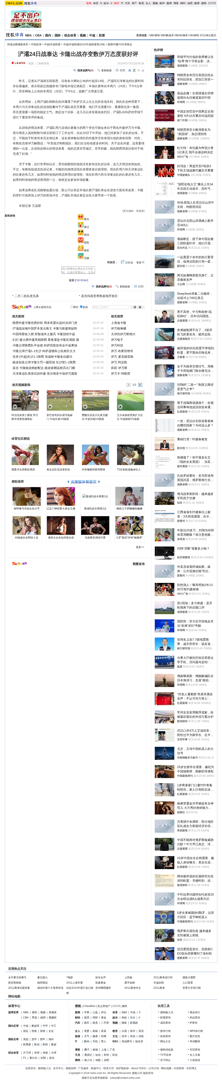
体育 (95, 3)
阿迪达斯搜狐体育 (17, 44)
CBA (38, 35)
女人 (148, 3)
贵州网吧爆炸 (103, 987)
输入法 (88, 1060)
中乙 (53, 1025)
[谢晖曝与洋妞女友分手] (26, 496)
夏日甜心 (42, 977)
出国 (124, 1031)
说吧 (190, 3)
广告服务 (83, 1068)
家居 (141, 3)
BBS (183, 3)
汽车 (127, 3)
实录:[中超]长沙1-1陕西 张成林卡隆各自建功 (42, 356)
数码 (86, 1041)
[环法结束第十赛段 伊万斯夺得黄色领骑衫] (25, 400)
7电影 (69, 977)
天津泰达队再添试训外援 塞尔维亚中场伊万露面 (45, 373)
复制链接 (106, 70)
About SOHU (138, 1068)
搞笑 (86, 250)
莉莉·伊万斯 (119, 368)
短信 (98, 1054)
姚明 (43, 1017)
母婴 (86, 1031)
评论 (103, 1012)
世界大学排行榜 (192, 987)
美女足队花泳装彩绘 (58, 469)
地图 (98, 1060)
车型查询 (195, 1049)
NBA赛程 (154, 35)
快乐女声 (100, 977)
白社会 (129, 262)
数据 (53, 1044)
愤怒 (86, 242)
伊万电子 (117, 339)
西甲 (42, 1039)
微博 (169, 3)
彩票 (102, 35)
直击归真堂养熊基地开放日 (99, 296)
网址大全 (165, 1041)
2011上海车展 (74, 982)
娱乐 (106, 3)
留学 (132, 1031)
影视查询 (165, 1017)
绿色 (141, 1036)
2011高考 (159, 987)
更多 (139, 262)
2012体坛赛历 (208, 35)
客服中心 (96, 1068)
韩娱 (124, 1017)
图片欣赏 (195, 1036)
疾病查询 (165, 1036)
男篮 (34, 1017)
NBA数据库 (167, 35)
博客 (176, 3)
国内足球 (13, 1025)
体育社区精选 (20, 438)
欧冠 (36, 1044)
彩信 (115, 1054)
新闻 (88, 3)
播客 (124, 1022)
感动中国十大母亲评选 (50, 987)
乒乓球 (27, 1052)
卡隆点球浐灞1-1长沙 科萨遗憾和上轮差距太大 (44, 351)
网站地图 (166, 1068)
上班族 (128, 977)
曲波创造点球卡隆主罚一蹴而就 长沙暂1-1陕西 (44, 362)
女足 (51, 1031)
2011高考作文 (132, 987)
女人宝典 (195, 1054)
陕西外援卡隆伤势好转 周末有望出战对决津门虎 (45, 323)
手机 (95, 1041)
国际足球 (13, 1039)
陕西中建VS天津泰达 (120, 44)
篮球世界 (13, 1012)
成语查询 (165, 1022)
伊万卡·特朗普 (120, 373)
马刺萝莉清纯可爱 (95, 537)
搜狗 (203, 3)
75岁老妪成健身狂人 (129, 469)
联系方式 (108, 1068)
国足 (25, 1031)
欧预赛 (27, 1044)
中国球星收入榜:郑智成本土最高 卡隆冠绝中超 (44, 334)
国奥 (34, 1031)
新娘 (95, 1031)
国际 (58, 35)
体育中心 (14, 1006)
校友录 (139, 1041)
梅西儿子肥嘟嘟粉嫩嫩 (129, 508)
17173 (212, 3)
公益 (95, 1012)
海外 (51, 1039)
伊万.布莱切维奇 (122, 351)
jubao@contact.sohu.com (125, 1077)
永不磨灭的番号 (17, 977)
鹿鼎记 (88, 1054)
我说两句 (127, 1041)
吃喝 (103, 1036)
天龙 (77, 1054)
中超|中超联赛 (52, 44)
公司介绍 (154, 1068)
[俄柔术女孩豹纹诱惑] (25, 454)
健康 (95, 1036)
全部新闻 (179, 1068)
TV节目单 (165, 1054)
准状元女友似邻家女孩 (61, 537)
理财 (95, 1017)
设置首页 (30, 1068)
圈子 (87, 1049)
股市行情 (165, 1031)
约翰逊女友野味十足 (26, 537)
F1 (24, 1057)
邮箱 (95, 1049)
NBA (28, 35)
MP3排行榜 (196, 1031)
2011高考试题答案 (19, 987)
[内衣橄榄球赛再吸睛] (95, 454)
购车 (86, 1022)
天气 (86, 1036)
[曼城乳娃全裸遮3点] (95, 496)
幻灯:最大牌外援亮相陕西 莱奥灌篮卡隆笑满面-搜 (46, 339)
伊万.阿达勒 (119, 362)
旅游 (77, 1036)
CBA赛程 (193, 35)
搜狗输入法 (166, 1012)
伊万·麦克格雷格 (122, 356)
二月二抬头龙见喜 (27, 296)
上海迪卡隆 (118, 323)
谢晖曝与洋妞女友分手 (27, 508)
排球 (36, 1052)
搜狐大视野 (189, 977)
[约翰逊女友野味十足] (26, 525)
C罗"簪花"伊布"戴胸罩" (129, 537)
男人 (103, 1041)
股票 (86, 1017)
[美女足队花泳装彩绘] (60, 454)
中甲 (45, 1025)
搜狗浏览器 (166, 1049)
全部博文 (191, 1068)
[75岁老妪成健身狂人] (130, 454)
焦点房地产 (103, 1006)
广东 (112, 1049)
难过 (86, 226)
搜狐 (78, 1006)
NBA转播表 (181, 35)
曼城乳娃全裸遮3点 (95, 508)
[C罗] (129, 525)
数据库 (35, 1025)
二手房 (105, 1022)
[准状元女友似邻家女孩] (61, 525)
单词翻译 (195, 1041)
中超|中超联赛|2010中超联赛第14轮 (84, 44)
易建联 (53, 1017)
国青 (42, 1031)
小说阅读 (195, 1060)
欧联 (45, 1044)
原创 (132, 1036)
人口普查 (188, 982)
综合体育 (70, 35)
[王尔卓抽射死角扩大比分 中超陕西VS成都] (130, 400)
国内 (48, 35)
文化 (115, 1036)
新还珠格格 (14, 982)
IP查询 (193, 1022)
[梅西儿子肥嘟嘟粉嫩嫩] (129, 496)
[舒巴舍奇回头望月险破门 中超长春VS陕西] (60, 400)
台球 (53, 1052)
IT (122, 3)
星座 (103, 1031)
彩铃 (106, 1054)
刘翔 (43, 1057)
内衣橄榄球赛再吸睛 (93, 469)
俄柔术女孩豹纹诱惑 (23, 469)
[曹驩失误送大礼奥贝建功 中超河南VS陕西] (95, 400)
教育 (115, 1031)
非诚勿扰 (158, 982)
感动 (86, 234)
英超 (25, 1039)
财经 (116, 3)
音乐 (132, 1017)
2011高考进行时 (163, 977)
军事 (86, 1012)
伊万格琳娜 (118, 328)
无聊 (86, 258)
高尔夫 (33, 1057)
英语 (141, 1031)
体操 (45, 1052)
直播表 (53, 1012)
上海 (103, 1049)
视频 (155, 3)
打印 (122, 70)
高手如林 (129, 982)
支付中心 (58, 1068)
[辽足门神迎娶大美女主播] (61, 496)
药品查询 (195, 1017)
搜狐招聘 (71, 1068)
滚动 (51, 1057)
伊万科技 (117, 345)
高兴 (86, 219)
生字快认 (165, 1060)
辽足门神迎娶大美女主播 (61, 508)
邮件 (162, 3)
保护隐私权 (122, 1068)
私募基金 (100, 982)
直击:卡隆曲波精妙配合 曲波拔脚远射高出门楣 (44, 368)
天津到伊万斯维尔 (123, 334)
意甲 (34, 1039)
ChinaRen (89, 1006)
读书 (124, 1036)
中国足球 (36, 44)
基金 (103, 1017)
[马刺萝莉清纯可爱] (95, 525)
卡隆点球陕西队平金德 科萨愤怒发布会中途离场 (45, 345)
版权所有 (148, 1073)
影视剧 (134, 1022)
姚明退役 (42, 982)
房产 (134, 3)
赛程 (34, 1012)
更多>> (140, 547)
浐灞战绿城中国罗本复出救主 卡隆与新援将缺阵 (45, 328)
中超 (92, 35)
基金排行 (195, 1012)
